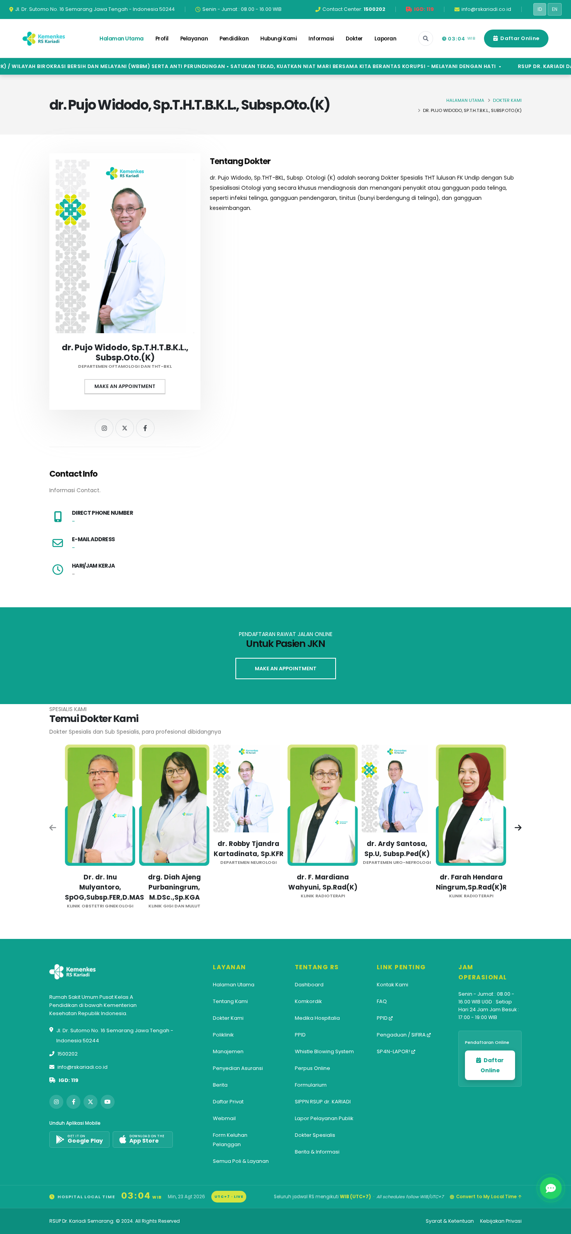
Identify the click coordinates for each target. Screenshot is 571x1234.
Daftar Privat (228, 1101)
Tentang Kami (230, 1001)
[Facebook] (145, 428)
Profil (162, 38)
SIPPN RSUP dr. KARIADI (323, 1101)
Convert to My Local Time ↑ (489, 1197)
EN (554, 9)
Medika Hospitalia (317, 1018)
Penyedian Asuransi (238, 1068)
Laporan (385, 38)
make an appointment (286, 668)
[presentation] (53, 828)
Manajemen (228, 1051)
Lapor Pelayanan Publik (324, 1118)
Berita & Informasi (317, 1151)
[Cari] (425, 38)
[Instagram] (104, 428)
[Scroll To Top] (557, 1225)
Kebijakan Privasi (501, 1221)
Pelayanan (194, 38)
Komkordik (308, 1001)
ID (540, 9)
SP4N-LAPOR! (394, 1051)
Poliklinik (223, 1034)
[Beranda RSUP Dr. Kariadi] (44, 38)
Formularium (311, 1085)
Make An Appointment (124, 386)
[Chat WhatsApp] (551, 1188)
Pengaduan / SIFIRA (402, 1034)
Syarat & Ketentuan (450, 1221)
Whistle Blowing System (324, 1051)
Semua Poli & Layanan (241, 1161)
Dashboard (309, 984)
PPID (300, 1034)
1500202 (67, 1053)
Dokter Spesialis (315, 1135)
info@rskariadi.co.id (82, 1067)
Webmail (224, 1118)
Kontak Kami (392, 984)
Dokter (354, 38)
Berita (220, 1085)
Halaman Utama (121, 38)
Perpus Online (312, 1068)
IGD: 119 (68, 1080)
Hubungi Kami (278, 38)
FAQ (382, 1001)
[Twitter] (124, 428)
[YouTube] (108, 1102)
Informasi (321, 38)
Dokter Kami (507, 100)
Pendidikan (234, 38)
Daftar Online (519, 38)
